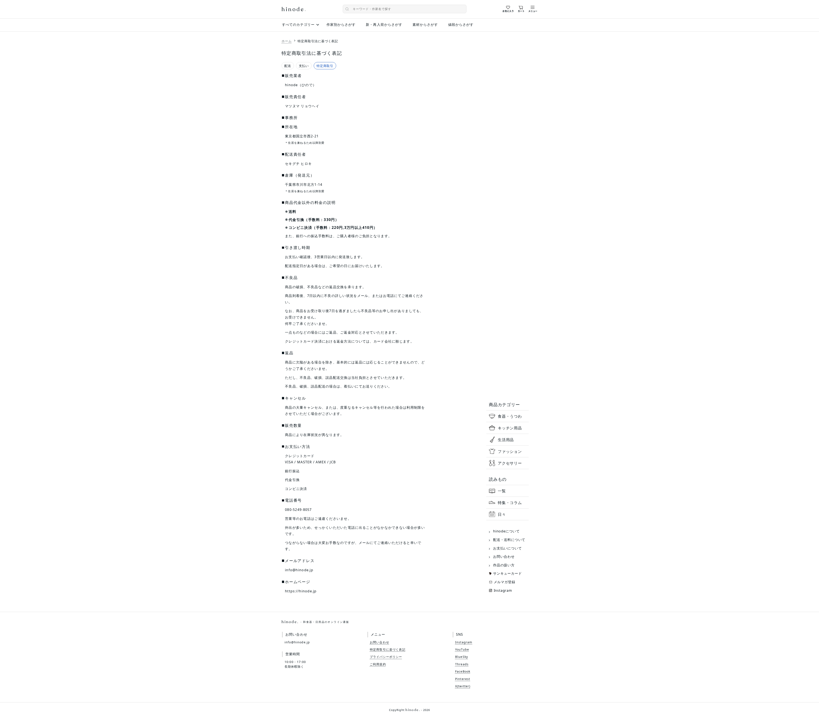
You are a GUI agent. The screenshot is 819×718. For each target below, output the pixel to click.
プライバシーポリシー (386, 657)
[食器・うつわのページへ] (507, 416)
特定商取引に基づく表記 (387, 649)
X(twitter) (462, 686)
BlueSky (461, 657)
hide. (315, 621)
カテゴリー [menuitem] (298, 24)
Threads (462, 664)
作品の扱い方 (504, 565)
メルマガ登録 (504, 582)
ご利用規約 (378, 664)
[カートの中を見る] (521, 8)
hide (293, 9)
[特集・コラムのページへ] (507, 502)
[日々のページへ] (507, 514)
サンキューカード (507, 573)
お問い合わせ (504, 556)
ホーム (287, 41)
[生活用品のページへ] (507, 439)
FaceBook (462, 671)
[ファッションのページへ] (507, 451)
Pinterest (462, 679)
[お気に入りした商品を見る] (508, 8)
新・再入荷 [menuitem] (384, 24)
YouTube (462, 649)
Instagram (503, 590)
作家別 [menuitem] (341, 24)
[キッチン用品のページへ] (507, 428)
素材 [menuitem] (425, 24)
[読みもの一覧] (507, 491)
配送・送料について (509, 539)
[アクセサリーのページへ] (507, 463)
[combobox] (404, 9)
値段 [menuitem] (460, 24)
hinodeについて (506, 531)
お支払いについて (507, 548)
